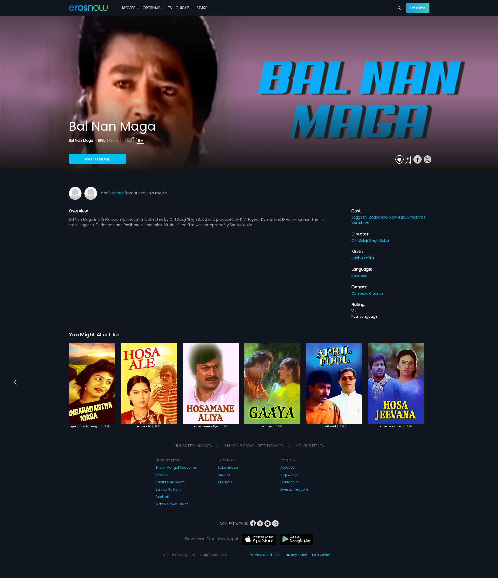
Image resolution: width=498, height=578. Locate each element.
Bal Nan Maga (81, 140)
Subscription (228, 467)
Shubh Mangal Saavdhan (176, 467)
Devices (224, 475)
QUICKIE (183, 7)
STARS (202, 7)
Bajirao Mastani (168, 489)
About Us (287, 467)
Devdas (161, 475)
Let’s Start (417, 8)
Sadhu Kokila (362, 258)
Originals (225, 482)
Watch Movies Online (171, 504)
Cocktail (162, 496)
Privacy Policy (296, 555)
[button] (15, 382)
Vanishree (360, 222)
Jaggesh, (360, 217)
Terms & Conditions (264, 555)
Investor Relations (294, 489)
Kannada (359, 275)
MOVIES (129, 7)
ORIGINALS (152, 7)
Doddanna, (379, 217)
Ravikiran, (398, 217)
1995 (102, 140)
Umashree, (416, 217)
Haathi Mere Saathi (170, 482)
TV (170, 7)
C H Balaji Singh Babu (370, 240)
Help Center (289, 475)
